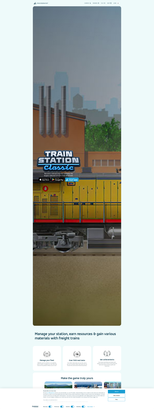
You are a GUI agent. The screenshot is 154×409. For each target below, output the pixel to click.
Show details (90, 406)
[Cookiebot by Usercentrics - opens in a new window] (35, 407)
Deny (116, 399)
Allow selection (116, 395)
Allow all (116, 391)
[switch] (62, 407)
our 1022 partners (51, 392)
